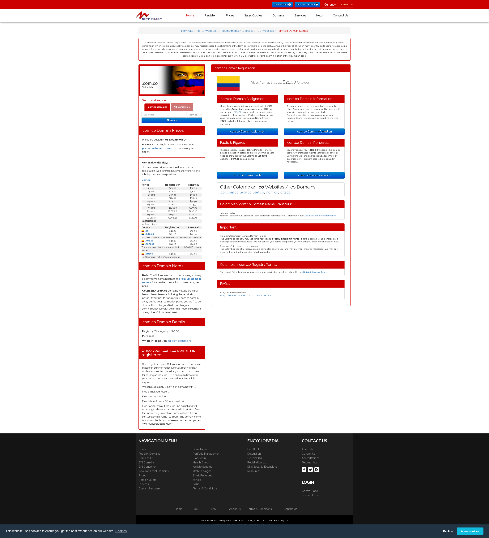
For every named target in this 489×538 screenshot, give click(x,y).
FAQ (213, 508)
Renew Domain (311, 495)
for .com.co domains (179, 340)
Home (190, 15)
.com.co (146, 180)
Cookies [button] (121, 531)
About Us (307, 449)
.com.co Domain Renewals (314, 175)
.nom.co (149, 244)
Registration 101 (257, 462)
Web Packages (202, 471)
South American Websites (237, 30)
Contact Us (340, 15)
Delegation (254, 453)
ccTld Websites (207, 30)
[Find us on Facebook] (304, 469)
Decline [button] (448, 531)
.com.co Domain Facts (247, 175)
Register (210, 15)
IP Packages (200, 449)
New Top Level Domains (153, 471)
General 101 (254, 458)
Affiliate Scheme (202, 466)
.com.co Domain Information (314, 131)
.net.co (148, 240)
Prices (230, 15)
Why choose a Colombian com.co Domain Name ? (245, 295)
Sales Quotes (253, 15)
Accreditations (310, 458)
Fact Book (253, 449)
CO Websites (265, 30)
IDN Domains (146, 462)
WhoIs (197, 479)
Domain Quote (147, 479)
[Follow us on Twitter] (311, 469)
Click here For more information (320, 215)
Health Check (201, 462)
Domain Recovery (149, 488)
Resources (254, 471)
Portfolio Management (206, 453)
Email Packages (202, 475)
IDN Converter (147, 466)
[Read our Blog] (317, 469)
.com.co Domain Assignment (247, 131)
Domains (278, 15)
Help (319, 15)
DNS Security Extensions (262, 466)
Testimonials (309, 462)
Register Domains (149, 453)
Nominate (187, 30)
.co (146, 230)
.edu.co (149, 234)
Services (300, 15)
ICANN (238, 112)
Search (173, 120)
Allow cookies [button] (470, 531)
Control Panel (310, 490)
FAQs (196, 484)
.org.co (148, 253)
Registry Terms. (315, 272)
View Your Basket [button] (306, 4)
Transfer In (199, 458)
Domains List (146, 458)
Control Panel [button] (281, 4)
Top (195, 508)
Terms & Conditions (205, 488)
